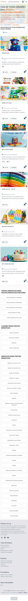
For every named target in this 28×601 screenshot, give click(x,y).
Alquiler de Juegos (14, 378)
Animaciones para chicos (14, 383)
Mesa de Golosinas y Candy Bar (14, 470)
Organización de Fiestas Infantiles (14, 480)
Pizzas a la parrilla (14, 490)
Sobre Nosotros (4, 566)
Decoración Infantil (14, 435)
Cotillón (14, 425)
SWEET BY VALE (7, 103)
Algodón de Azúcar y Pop (14, 363)
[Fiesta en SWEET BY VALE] (14, 93)
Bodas (2, 548)
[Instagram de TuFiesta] (2, 537)
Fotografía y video (14, 445)
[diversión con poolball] (14, 81)
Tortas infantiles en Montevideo (14, 307)
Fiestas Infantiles (5, 545)
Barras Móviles (14, 393)
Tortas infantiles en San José (14, 317)
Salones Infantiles (14, 332)
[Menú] (26, 1)
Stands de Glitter (14, 510)
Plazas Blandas (14, 495)
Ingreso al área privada (6, 576)
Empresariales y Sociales (7, 550)
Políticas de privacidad (6, 562)
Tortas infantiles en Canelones (14, 297)
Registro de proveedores (7, 574)
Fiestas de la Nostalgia (6, 552)
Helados (14, 450)
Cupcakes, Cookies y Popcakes (14, 430)
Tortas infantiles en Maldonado (14, 302)
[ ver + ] (2, 21)
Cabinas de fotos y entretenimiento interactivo (14, 404)
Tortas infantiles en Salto (14, 312)
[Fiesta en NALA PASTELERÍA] (14, 140)
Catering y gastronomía (14, 415)
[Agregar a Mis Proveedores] (24, 72)
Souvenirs (14, 505)
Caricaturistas (14, 410)
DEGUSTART (5, 53)
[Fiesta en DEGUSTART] (14, 44)
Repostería (14, 500)
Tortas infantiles (14, 515)
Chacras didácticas (14, 348)
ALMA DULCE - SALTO (8, 189)
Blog (2, 585)
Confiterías (14, 420)
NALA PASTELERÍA (7, 149)
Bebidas (14, 398)
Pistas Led (14, 485)
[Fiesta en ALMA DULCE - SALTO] (14, 180)
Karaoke (14, 460)
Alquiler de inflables (14, 373)
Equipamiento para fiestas (14, 440)
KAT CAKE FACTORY (8, 264)
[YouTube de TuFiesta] (8, 537)
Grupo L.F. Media (23, 592)
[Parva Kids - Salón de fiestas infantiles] (14, 127)
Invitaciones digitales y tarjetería (14, 455)
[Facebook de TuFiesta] (5, 537)
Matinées (14, 342)
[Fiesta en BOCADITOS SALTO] (14, 217)
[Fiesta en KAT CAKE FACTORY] (14, 254)
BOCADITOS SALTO (8, 226)
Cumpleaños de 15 (5, 547)
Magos (14, 465)
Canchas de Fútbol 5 (14, 337)
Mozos (14, 475)
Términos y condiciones (6, 561)
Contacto (3, 564)
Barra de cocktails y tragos (14, 388)
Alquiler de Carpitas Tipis (14, 368)
